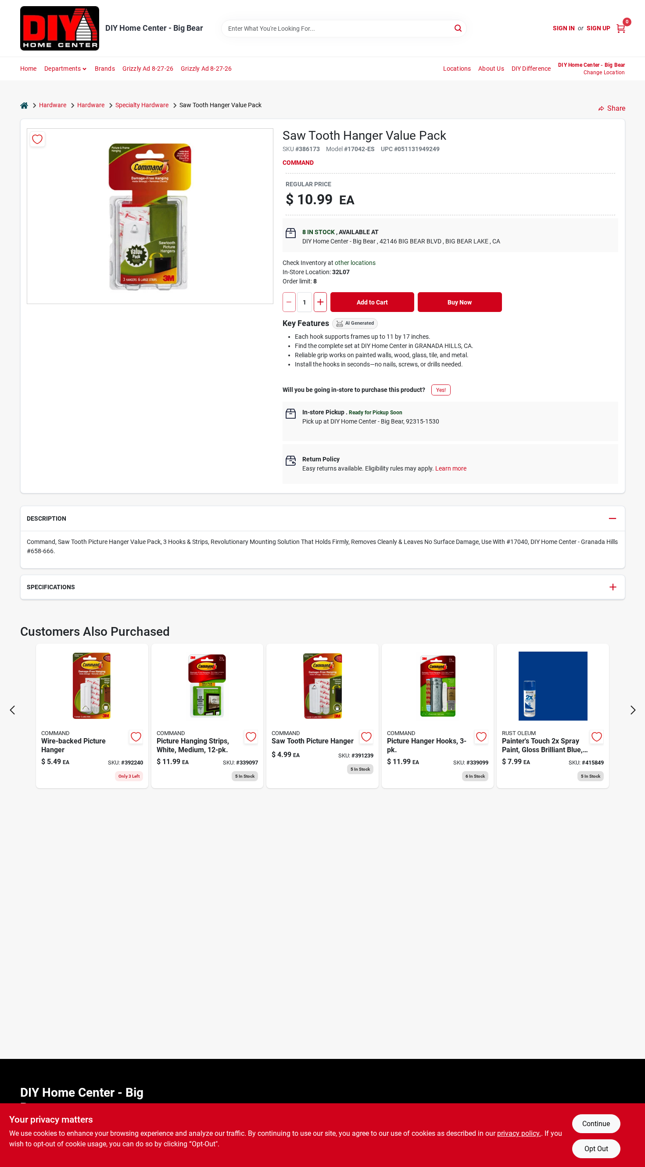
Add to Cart (372, 302)
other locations (355, 262)
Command (298, 162)
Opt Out (596, 1149)
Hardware (52, 105)
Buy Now (460, 302)
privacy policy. (519, 1133)
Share (616, 108)
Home (28, 68)
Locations (457, 68)
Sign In (564, 28)
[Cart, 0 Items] (620, 28)
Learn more (450, 468)
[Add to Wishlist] (37, 139)
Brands (105, 68)
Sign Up (598, 28)
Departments (62, 68)
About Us (491, 68)
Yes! (441, 390)
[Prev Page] (12, 710)
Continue (596, 1124)
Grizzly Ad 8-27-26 (148, 68)
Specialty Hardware (141, 105)
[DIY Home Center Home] (59, 28)
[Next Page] (633, 710)
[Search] (458, 28)
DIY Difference (531, 68)
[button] (323, 518)
